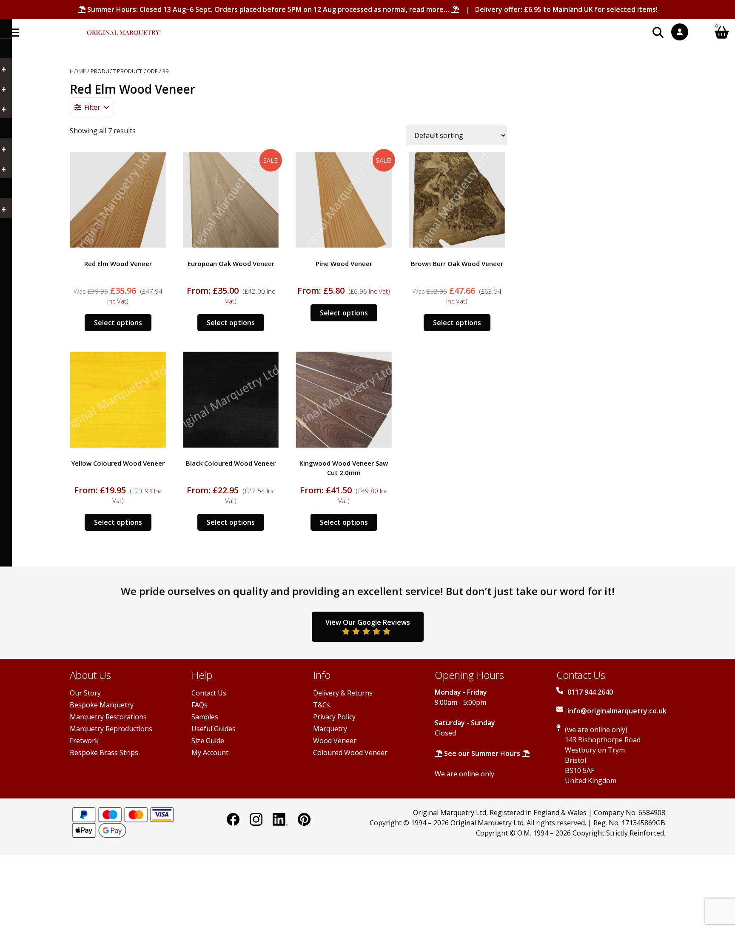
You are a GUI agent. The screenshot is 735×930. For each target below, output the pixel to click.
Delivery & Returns (343, 693)
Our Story (85, 693)
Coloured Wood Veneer (350, 752)
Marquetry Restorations (108, 716)
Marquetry (330, 728)
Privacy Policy (334, 716)
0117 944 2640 (590, 692)
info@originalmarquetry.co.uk (617, 710)
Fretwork (84, 740)
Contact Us (208, 693)
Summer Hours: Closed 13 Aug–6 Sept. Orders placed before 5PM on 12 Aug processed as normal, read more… (268, 9)
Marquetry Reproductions (111, 728)
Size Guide (207, 740)
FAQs (199, 705)
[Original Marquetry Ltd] (124, 28)
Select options (118, 322)
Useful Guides (213, 728)
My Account (209, 752)
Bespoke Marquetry (102, 705)
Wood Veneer (334, 740)
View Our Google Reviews (367, 622)
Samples (204, 716)
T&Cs (321, 705)
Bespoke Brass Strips (104, 752)
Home (78, 71)
